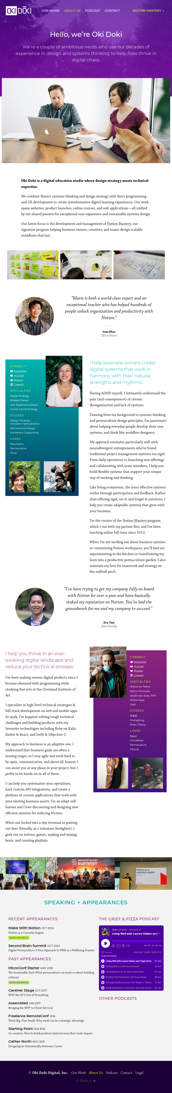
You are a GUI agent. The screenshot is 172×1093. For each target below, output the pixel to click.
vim (44, 822)
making (53, 834)
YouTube (19, 375)
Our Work (50, 11)
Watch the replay (19, 938)
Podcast (92, 11)
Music (133, 736)
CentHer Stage (21, 990)
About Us (72, 11)
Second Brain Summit (27, 945)
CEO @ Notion (109, 335)
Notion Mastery (119, 224)
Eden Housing (109, 626)
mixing (71, 834)
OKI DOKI (18, 10)
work (13, 717)
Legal (139, 1073)
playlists (41, 840)
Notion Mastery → (148, 11)
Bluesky (18, 380)
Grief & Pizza (123, 919)
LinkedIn (19, 384)
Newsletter (20, 371)
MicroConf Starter (23, 968)
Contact (112, 11)
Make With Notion (24, 928)
